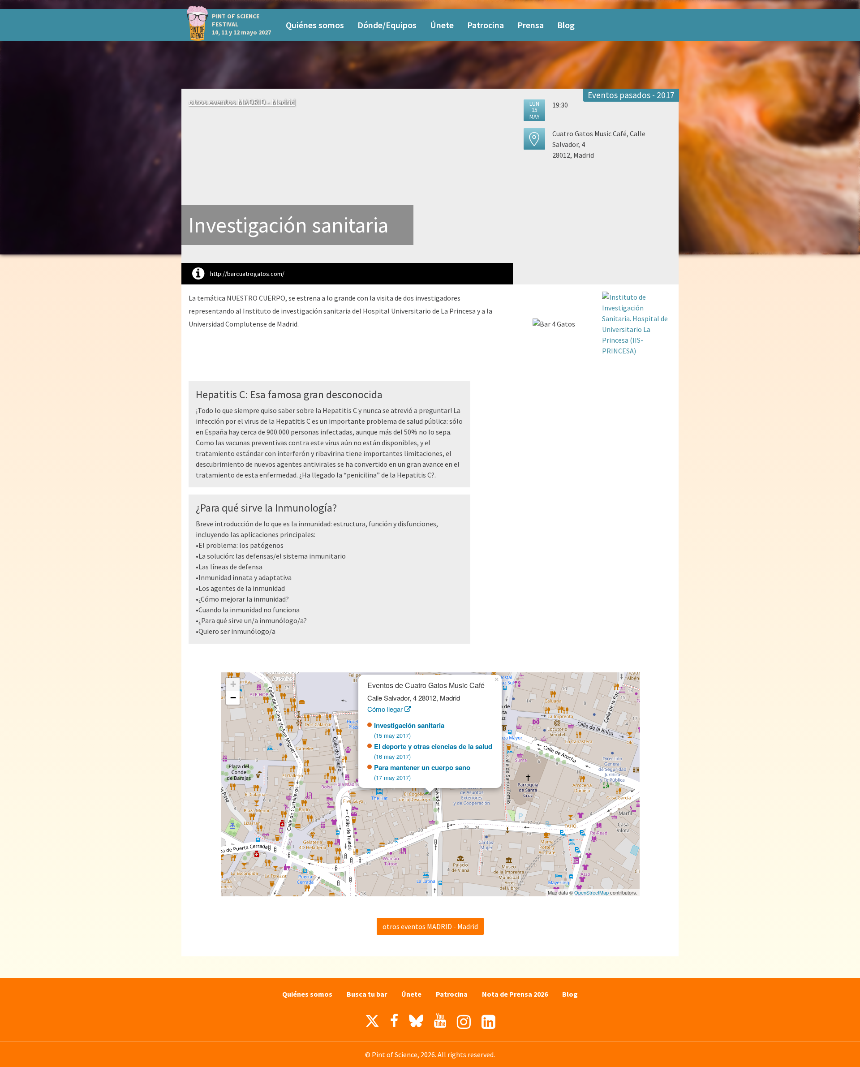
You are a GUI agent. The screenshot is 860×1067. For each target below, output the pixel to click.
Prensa (530, 24)
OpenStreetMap (591, 892)
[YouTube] (440, 1021)
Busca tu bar (367, 994)
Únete (442, 24)
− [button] (233, 697)
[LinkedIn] (488, 1022)
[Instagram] (464, 1022)
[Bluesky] (416, 1023)
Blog (566, 24)
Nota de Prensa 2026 (515, 994)
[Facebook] (394, 1021)
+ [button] (233, 684)
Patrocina (485, 24)
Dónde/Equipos (387, 24)
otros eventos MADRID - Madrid (242, 102)
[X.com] (372, 1023)
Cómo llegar (385, 709)
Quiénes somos (315, 24)
